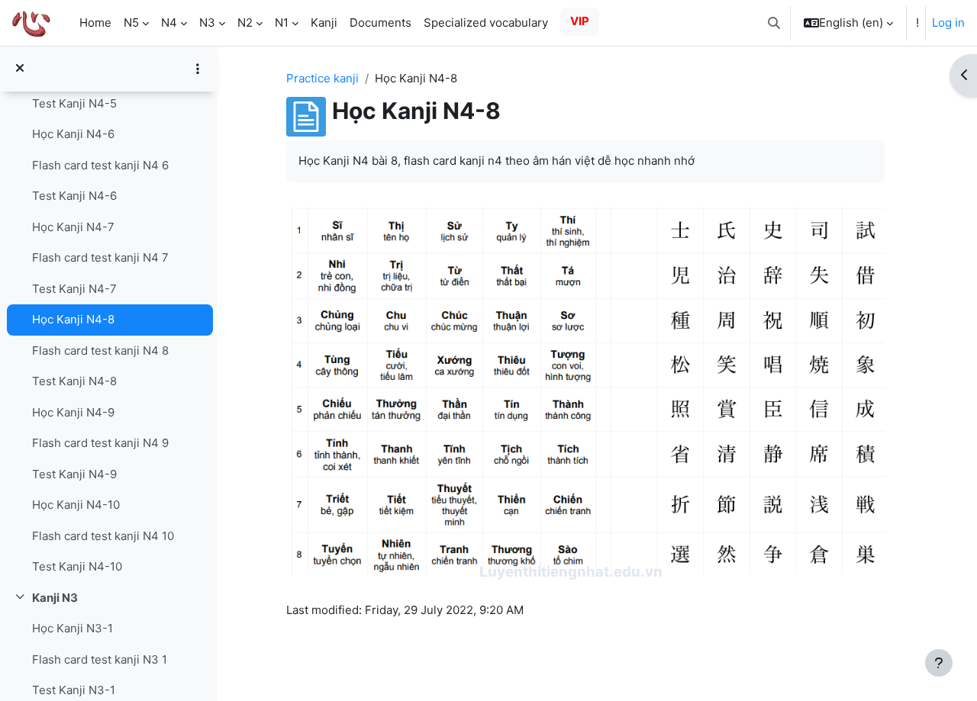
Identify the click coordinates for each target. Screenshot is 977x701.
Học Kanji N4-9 (73, 412)
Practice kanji (322, 78)
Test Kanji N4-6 (74, 195)
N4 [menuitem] (169, 22)
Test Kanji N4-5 (74, 103)
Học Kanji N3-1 (72, 628)
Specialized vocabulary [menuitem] (486, 22)
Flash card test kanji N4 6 (100, 165)
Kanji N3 (55, 597)
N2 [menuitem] (245, 22)
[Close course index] (20, 69)
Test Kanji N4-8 (74, 381)
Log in (948, 22)
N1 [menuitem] (282, 22)
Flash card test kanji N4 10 (103, 536)
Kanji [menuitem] (324, 22)
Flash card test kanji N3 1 (99, 659)
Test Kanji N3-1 (73, 690)
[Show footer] (939, 663)
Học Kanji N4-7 (73, 227)
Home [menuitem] (95, 22)
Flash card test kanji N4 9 (100, 443)
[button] (774, 23)
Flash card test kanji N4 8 (100, 350)
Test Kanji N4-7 (74, 288)
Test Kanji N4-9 (74, 474)
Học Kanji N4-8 (73, 319)
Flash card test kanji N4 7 (100, 257)
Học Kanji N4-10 (76, 504)
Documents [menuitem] (380, 22)
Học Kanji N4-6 (73, 134)
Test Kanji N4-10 (77, 566)
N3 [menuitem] (207, 22)
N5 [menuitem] (131, 22)
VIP (579, 21)
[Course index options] (197, 68)
